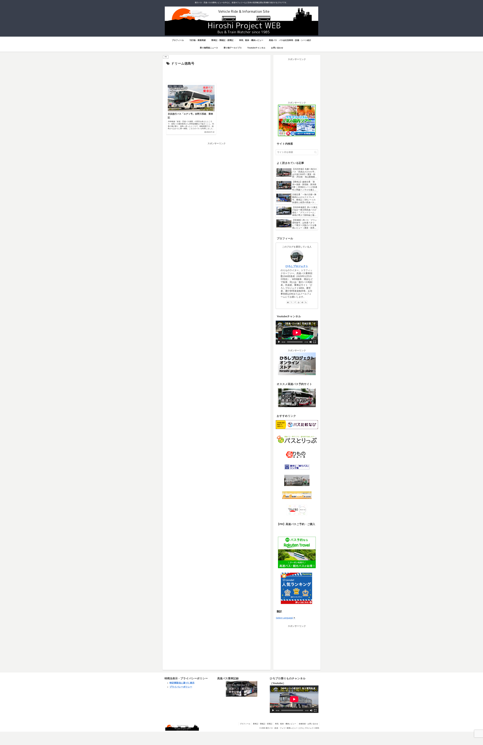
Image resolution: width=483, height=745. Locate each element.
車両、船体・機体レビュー (285, 724)
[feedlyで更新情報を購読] (302, 302)
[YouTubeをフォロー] (298, 302)
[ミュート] (310, 342)
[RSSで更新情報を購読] (305, 302)
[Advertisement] (216, 73)
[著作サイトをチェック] (288, 302)
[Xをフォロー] (291, 302)
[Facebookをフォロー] (295, 302)
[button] (315, 152)
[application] (297, 332)
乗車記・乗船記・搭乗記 (262, 724)
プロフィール (245, 724)
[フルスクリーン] (314, 342)
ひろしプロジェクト (297, 266)
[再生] (279, 342)
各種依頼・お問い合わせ (308, 724)
